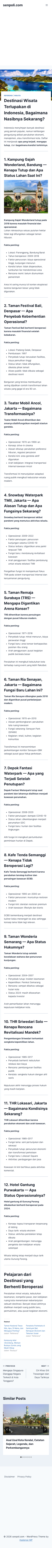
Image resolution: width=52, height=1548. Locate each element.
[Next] (45, 1430)
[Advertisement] (26, 38)
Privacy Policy (24, 1476)
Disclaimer (9, 1476)
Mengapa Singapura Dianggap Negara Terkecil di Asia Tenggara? (13, 1373)
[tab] (21, 1457)
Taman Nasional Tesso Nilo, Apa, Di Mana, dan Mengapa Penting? (13, 1328)
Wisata (17, 96)
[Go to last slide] (7, 1430)
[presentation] (26, 1419)
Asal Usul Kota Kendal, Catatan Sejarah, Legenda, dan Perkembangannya (25, 1444)
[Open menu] (46, 5)
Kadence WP (26, 1540)
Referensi (8, 96)
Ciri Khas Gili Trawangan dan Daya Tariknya (41, 1372)
